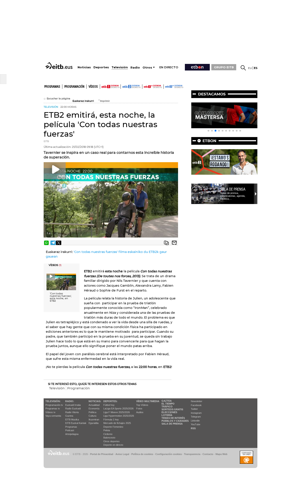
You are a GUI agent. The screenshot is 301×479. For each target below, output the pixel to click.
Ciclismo (107, 434)
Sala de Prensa (172, 423)
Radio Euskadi (73, 408)
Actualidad (94, 405)
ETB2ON (165, 86)
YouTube (195, 424)
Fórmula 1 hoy (111, 419)
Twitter (194, 409)
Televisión (57, 388)
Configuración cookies (168, 454)
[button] (208, 131)
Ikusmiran (94, 419)
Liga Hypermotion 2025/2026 (118, 415)
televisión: (53, 401)
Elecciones (169, 412)
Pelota (106, 430)
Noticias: (95, 401)
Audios (139, 412)
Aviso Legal (122, 454)
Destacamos (212, 94)
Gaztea (69, 415)
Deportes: (110, 401)
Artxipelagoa (71, 434)
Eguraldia (93, 423)
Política (92, 412)
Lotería (167, 415)
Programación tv (54, 405)
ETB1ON (144, 86)
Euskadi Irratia (73, 405)
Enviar (174, 243)
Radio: (69, 401)
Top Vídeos (142, 405)
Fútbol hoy (109, 405)
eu (250, 68)
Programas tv (52, 408)
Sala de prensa (232, 189)
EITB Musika (72, 419)
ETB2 (131, 86)
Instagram (196, 413)
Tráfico (167, 406)
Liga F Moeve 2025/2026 (116, 412)
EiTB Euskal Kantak (75, 423)
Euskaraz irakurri (83, 101)
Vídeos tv (50, 412)
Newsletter (196, 401)
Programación (74, 87)
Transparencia (192, 454)
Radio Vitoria (72, 412)
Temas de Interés (173, 418)
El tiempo (168, 403)
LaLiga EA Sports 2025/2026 (118, 408)
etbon (209, 141)
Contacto (208, 454)
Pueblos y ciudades (175, 421)
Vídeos (93, 87)
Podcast (69, 430)
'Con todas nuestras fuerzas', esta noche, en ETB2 (61, 297)
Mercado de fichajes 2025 (117, 423)
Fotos (139, 408)
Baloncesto (109, 437)
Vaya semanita (53, 415)
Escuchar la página (58, 98)
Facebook (196, 405)
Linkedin (195, 420)
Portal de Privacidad (101, 454)
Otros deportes (111, 441)
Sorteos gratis (172, 409)
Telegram (196, 416)
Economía (94, 408)
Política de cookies (142, 454)
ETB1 (110, 86)
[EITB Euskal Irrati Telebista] (59, 65)
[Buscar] (243, 68)
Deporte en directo (113, 445)
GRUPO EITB (224, 67)
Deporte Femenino (113, 426)
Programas (52, 87)
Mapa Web (221, 454)
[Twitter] (58, 243)
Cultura (92, 415)
